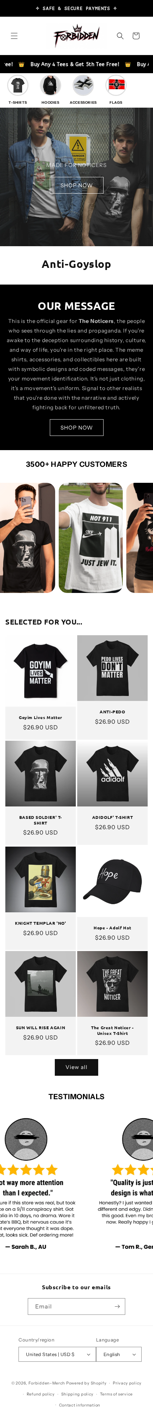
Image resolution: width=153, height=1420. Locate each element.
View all (76, 1067)
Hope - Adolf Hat (112, 927)
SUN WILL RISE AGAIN (40, 1028)
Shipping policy (77, 1394)
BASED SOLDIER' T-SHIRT (40, 820)
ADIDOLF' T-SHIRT (112, 817)
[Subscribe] (117, 1306)
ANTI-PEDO (112, 711)
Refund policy (41, 1394)
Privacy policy (127, 1383)
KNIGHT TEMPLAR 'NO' (40, 923)
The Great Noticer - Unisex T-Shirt (112, 1030)
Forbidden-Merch (46, 1383)
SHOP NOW (76, 185)
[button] (14, 36)
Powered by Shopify (86, 1383)
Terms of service (116, 1394)
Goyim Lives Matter (40, 717)
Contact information (79, 1405)
